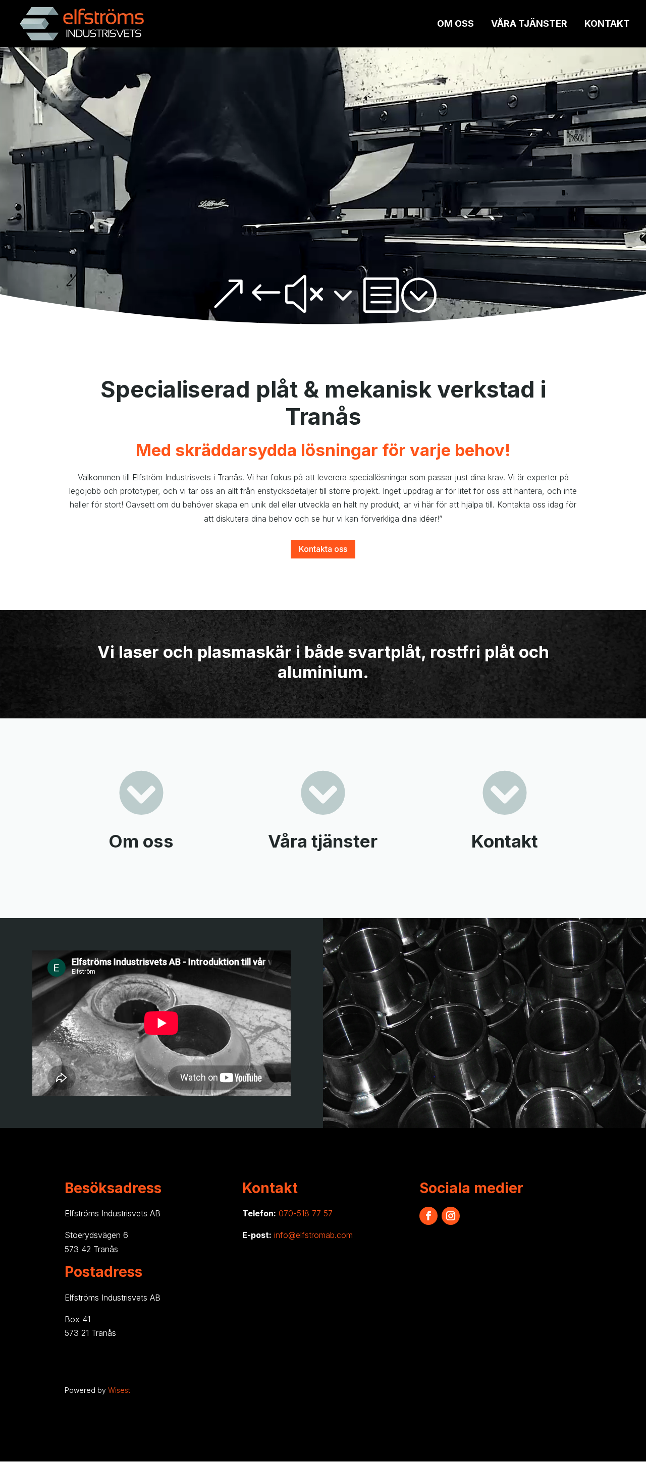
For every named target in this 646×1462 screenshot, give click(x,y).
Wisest (119, 1390)
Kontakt (607, 24)
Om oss (455, 24)
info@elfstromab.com (313, 1235)
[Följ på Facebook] (428, 1216)
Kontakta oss (323, 549)
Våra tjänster (529, 24)
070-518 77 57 (306, 1213)
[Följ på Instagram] (451, 1216)
